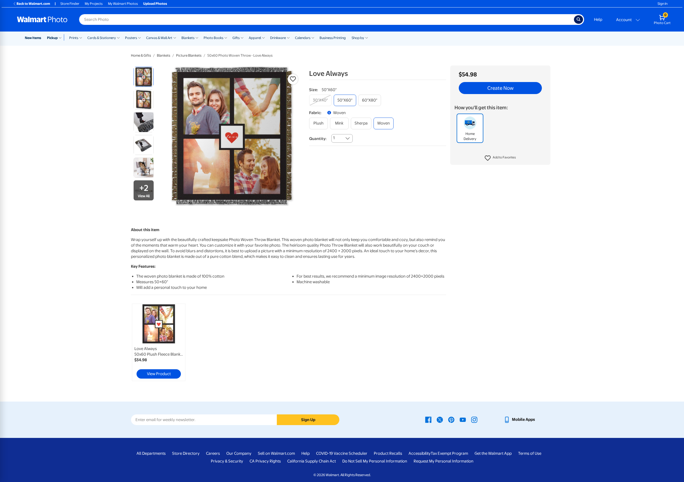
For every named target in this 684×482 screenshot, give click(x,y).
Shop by (358, 38)
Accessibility (420, 453)
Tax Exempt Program (449, 453)
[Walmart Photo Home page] (42, 19)
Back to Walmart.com (33, 4)
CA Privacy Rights (265, 461)
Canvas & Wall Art (159, 38)
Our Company (238, 453)
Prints (73, 38)
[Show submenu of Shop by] (366, 37)
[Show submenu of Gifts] (242, 37)
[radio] (144, 77)
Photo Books (213, 38)
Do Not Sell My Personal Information (374, 461)
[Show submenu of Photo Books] (225, 37)
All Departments (151, 453)
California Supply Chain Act (311, 461)
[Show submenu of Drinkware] (288, 37)
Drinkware (278, 38)
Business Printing (333, 38)
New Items (33, 38)
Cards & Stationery (101, 38)
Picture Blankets (188, 55)
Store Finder (69, 4)
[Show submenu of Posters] (139, 37)
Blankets (188, 38)
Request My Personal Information (443, 461)
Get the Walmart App (493, 453)
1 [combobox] (334, 137)
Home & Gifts (141, 55)
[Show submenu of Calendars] (312, 37)
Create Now (500, 88)
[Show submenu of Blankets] (197, 37)
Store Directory (186, 453)
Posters (131, 38)
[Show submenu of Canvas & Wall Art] (174, 37)
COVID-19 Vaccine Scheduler (341, 453)
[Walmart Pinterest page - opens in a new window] (451, 419)
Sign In (662, 4)
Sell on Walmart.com (276, 453)
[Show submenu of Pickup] (61, 37)
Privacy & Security (227, 461)
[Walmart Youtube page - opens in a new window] (463, 419)
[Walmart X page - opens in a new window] (440, 419)
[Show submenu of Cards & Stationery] (118, 37)
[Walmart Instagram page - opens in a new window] (474, 419)
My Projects (94, 4)
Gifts (236, 38)
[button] (500, 158)
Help (598, 19)
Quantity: (318, 138)
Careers (213, 453)
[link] (158, 342)
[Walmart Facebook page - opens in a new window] (428, 419)
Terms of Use (529, 453)
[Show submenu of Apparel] (263, 37)
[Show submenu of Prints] (80, 37)
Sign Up (308, 419)
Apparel (255, 38)
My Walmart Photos (123, 4)
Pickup (52, 38)
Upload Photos (155, 4)
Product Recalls (388, 453)
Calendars (302, 38)
